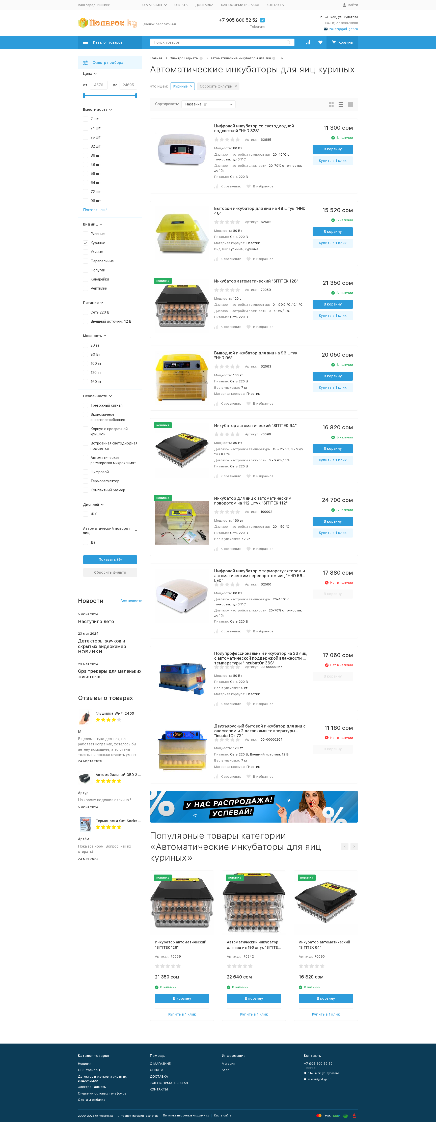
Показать (107, 559)
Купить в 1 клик (333, 161)
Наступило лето (96, 621)
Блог (225, 1070)
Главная (156, 58)
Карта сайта (223, 1115)
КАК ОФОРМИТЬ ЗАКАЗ (240, 5)
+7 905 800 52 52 (238, 20)
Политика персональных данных (186, 1115)
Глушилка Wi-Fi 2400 (115, 713)
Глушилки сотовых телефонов (102, 1093)
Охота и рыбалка (91, 1100)
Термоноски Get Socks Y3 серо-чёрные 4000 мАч (140, 821)
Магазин (228, 1063)
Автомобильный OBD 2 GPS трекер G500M (134, 775)
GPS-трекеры (89, 1070)
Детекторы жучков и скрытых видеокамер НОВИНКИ (102, 646)
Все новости (131, 601)
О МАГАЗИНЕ (160, 1063)
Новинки (85, 1063)
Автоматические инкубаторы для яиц (240, 58)
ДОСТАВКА (204, 5)
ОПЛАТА (181, 5)
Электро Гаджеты (184, 58)
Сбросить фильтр (110, 572)
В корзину (333, 149)
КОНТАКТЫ (276, 5)
